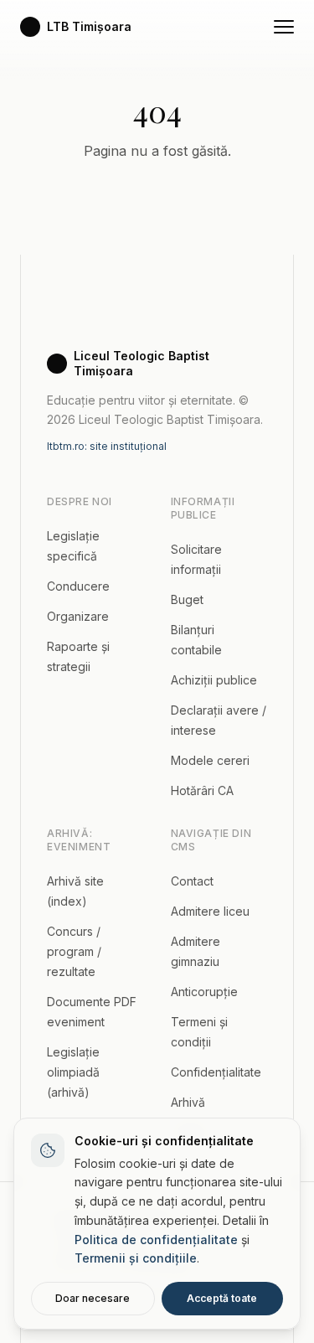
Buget (187, 599)
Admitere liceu (210, 911)
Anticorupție (204, 991)
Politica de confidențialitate (156, 1239)
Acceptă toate (222, 1298)
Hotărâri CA (202, 790)
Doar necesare (92, 1298)
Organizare (78, 616)
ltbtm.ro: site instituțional (107, 446)
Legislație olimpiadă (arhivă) (73, 1072)
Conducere (78, 586)
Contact (192, 881)
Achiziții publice (214, 680)
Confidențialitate (216, 1072)
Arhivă (188, 1102)
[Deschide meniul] (284, 26)
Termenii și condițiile (136, 1258)
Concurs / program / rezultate (74, 951)
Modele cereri (210, 760)
